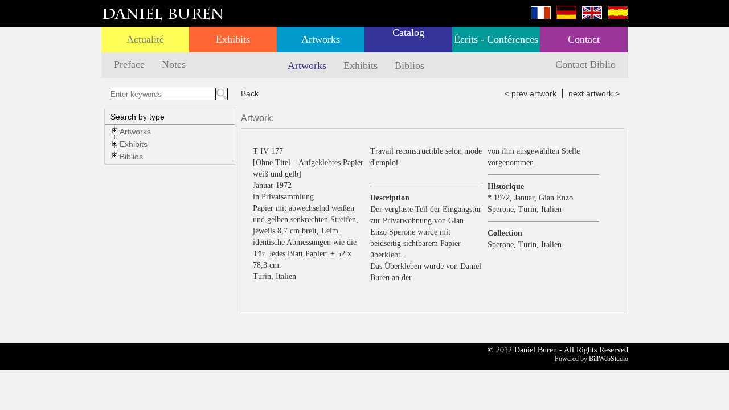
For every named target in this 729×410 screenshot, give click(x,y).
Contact (584, 39)
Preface (129, 64)
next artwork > (594, 93)
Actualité (145, 39)
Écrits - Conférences (496, 39)
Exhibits (233, 39)
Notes (174, 64)
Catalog (408, 32)
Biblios (409, 65)
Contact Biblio (585, 64)
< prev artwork (530, 93)
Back (250, 93)
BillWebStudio (608, 359)
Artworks (320, 39)
